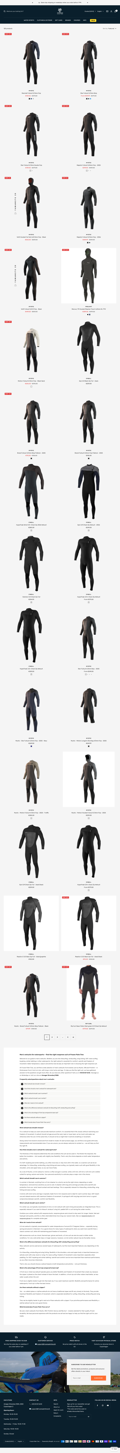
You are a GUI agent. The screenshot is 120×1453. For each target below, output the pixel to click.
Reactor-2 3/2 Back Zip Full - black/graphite (31, 957)
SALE (93, 20)
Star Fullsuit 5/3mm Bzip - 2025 (88, 669)
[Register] (88, 1416)
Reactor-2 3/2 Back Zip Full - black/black (88, 957)
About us (57, 1407)
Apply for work (58, 1410)
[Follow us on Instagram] (102, 1405)
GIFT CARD (58, 20)
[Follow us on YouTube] (107, 1405)
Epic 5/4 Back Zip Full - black (88, 381)
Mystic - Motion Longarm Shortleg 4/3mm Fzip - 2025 (88, 741)
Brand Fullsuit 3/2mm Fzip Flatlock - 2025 (89, 453)
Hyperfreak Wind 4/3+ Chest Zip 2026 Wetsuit (31, 525)
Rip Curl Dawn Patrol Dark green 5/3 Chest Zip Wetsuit (89, 1026)
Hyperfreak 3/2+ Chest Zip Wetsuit (31, 669)
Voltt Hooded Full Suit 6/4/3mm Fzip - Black (31, 237)
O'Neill (88, 378)
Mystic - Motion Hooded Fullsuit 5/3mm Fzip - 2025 (89, 813)
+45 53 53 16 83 (36, 1404)
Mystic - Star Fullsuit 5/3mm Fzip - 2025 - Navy (31, 741)
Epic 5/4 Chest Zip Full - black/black (31, 885)
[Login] (111, 11)
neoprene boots (86, 1216)
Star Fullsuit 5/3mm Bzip (88, 93)
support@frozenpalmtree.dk (40, 1409)
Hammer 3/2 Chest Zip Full (31, 597)
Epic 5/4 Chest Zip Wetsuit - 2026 (89, 525)
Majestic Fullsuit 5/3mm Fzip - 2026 (89, 237)
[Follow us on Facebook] (97, 1405)
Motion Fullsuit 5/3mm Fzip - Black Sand (31, 381)
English (99, 11)
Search (56, 1404)
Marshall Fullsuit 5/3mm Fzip (31, 93)
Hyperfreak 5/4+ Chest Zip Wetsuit (88, 885)
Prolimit (88, 306)
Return (56, 1413)
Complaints (57, 1416)
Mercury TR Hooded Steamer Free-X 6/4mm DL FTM (89, 309)
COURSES (77, 20)
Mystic (31, 90)
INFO (84, 20)
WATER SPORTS (29, 20)
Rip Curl (89, 1023)
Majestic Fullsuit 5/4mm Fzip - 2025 (89, 165)
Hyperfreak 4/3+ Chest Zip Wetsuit (88, 597)
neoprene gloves (25, 1218)
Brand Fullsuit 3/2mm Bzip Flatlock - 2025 (31, 453)
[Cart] (115, 11)
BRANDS (68, 20)
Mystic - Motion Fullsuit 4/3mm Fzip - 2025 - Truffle (31, 813)
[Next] (73, 1037)
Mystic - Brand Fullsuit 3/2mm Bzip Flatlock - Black (31, 1026)
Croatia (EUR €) (89, 11)
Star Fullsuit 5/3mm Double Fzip (31, 165)
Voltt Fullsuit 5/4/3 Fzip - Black (31, 309)
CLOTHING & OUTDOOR (44, 20)
